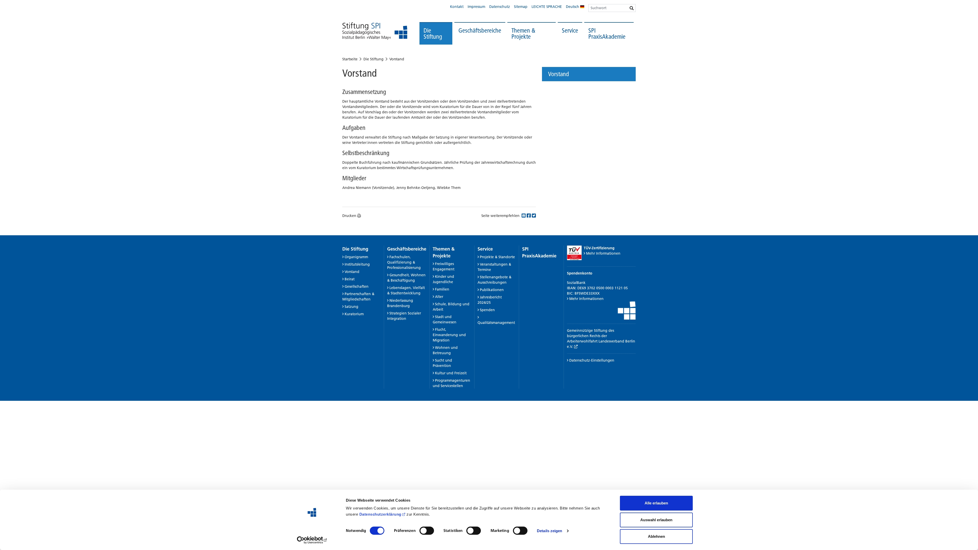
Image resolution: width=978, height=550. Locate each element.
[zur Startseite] (374, 31)
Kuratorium (354, 314)
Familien (442, 289)
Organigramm (356, 257)
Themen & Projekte (523, 33)
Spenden (487, 310)
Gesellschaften (357, 286)
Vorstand (396, 59)
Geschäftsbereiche (479, 30)
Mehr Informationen (603, 253)
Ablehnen (656, 536)
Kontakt (457, 6)
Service (570, 30)
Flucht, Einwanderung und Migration (449, 334)
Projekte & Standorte (497, 257)
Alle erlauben (656, 503)
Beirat (350, 279)
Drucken (349, 215)
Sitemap (520, 6)
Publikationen (492, 289)
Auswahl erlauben (656, 520)
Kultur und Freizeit (451, 373)
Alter (439, 296)
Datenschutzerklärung (380, 514)
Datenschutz (499, 6)
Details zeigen (549, 531)
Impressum (476, 6)
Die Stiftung (433, 33)
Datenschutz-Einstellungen (591, 360)
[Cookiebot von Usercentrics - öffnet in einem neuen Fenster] (312, 540)
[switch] (426, 531)
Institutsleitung (357, 264)
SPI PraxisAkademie (607, 33)
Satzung (351, 306)
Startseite (350, 59)
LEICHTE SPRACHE (547, 6)
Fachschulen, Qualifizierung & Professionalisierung (404, 262)
